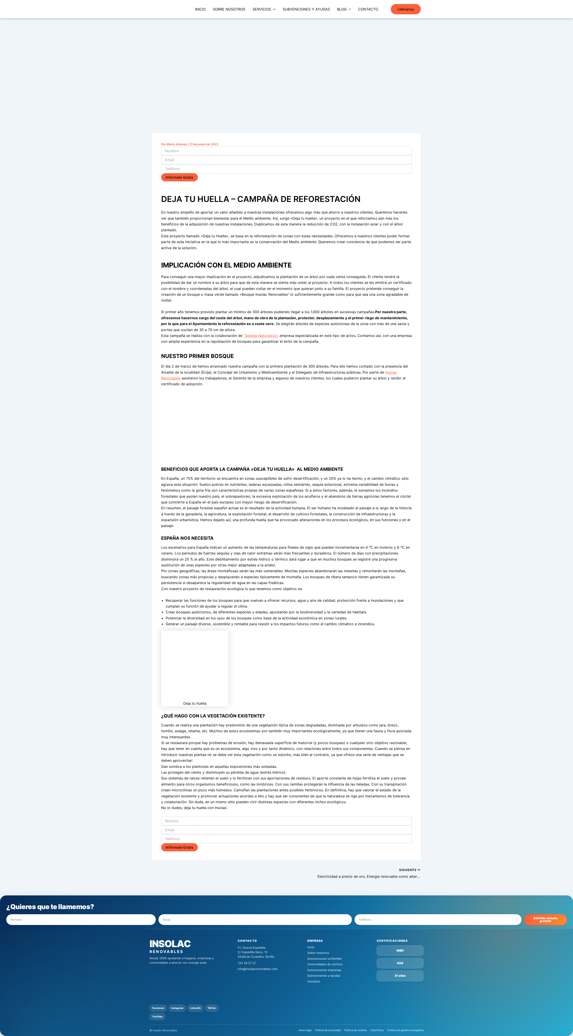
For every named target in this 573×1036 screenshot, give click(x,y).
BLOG (342, 9)
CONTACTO (368, 9)
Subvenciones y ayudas (323, 975)
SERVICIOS (261, 9)
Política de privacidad (328, 1030)
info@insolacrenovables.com (258, 969)
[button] (273, 9)
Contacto (313, 981)
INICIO (200, 9)
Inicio (310, 947)
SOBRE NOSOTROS (229, 9)
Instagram (177, 1008)
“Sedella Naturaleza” (261, 335)
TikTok (212, 1008)
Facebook (158, 1008)
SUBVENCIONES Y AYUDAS (306, 9)
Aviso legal (305, 1030)
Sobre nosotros (318, 953)
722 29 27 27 (247, 963)
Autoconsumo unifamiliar (324, 958)
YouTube (157, 1016)
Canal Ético (377, 1030)
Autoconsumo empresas (324, 970)
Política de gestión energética (405, 1030)
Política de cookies (355, 1030)
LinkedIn (195, 1008)
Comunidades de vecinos (324, 964)
